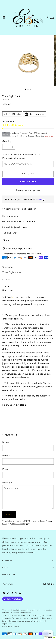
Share (9, 240)
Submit (9, 514)
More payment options (28, 190)
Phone (5, 468)
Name (5, 442)
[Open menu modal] (3, 17)
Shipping (7, 208)
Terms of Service (18, 524)
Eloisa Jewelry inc (25, 610)
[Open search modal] (46, 17)
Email (6, 455)
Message (7, 482)
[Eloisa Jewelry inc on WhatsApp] (20, 593)
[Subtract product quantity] (4, 146)
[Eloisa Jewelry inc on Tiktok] (12, 593)
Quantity (6, 141)
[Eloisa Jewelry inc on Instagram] (8, 593)
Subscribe (48, 584)
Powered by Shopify (10, 626)
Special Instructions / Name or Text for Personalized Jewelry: (22, 156)
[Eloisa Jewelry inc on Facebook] (3, 593)
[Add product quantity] (12, 146)
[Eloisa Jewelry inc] (27, 17)
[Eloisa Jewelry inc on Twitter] (16, 593)
